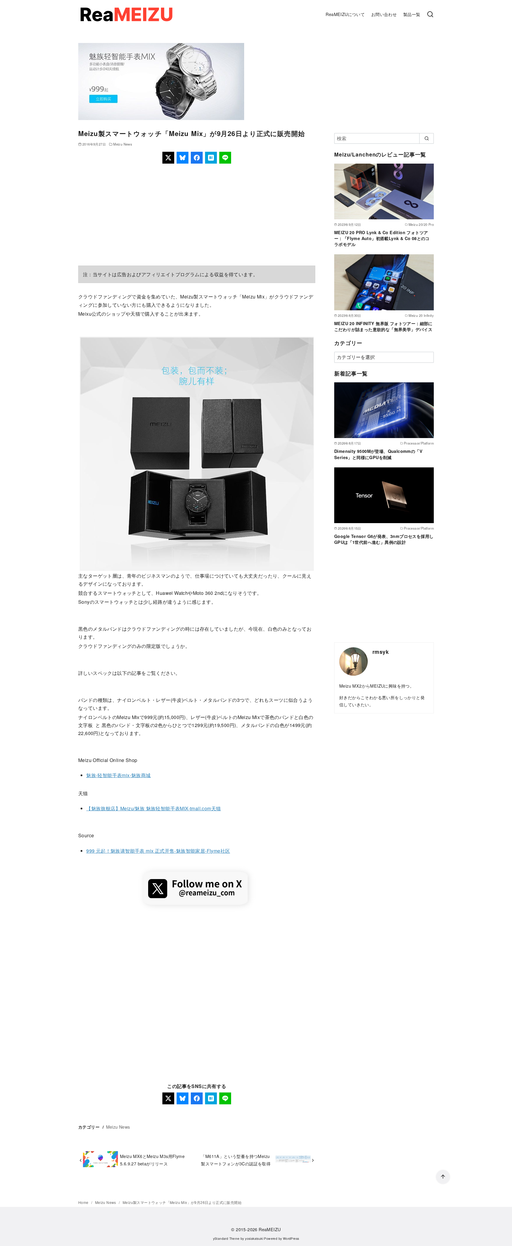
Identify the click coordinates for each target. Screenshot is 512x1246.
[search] (426, 138)
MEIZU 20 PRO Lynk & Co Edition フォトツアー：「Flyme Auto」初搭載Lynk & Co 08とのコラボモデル (382, 238)
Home (83, 1202)
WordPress (291, 1238)
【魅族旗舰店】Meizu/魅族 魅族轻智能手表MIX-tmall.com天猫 (153, 808)
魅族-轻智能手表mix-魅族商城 (118, 775)
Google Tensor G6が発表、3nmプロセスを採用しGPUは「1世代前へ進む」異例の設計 (383, 539)
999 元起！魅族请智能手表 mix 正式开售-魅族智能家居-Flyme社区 (158, 850)
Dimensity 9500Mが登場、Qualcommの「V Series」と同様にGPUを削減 (378, 454)
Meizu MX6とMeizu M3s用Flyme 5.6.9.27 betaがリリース (152, 1159)
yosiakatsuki (254, 1238)
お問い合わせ (384, 14)
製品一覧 (411, 14)
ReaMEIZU (270, 1229)
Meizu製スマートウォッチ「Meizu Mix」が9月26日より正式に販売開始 (182, 1202)
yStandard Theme (226, 1238)
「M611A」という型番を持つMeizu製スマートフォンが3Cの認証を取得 (236, 1159)
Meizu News (122, 144)
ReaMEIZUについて (345, 14)
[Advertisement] (196, 214)
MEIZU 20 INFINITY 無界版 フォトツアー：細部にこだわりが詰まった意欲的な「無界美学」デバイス (383, 326)
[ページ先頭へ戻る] (443, 1177)
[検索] (430, 14)
